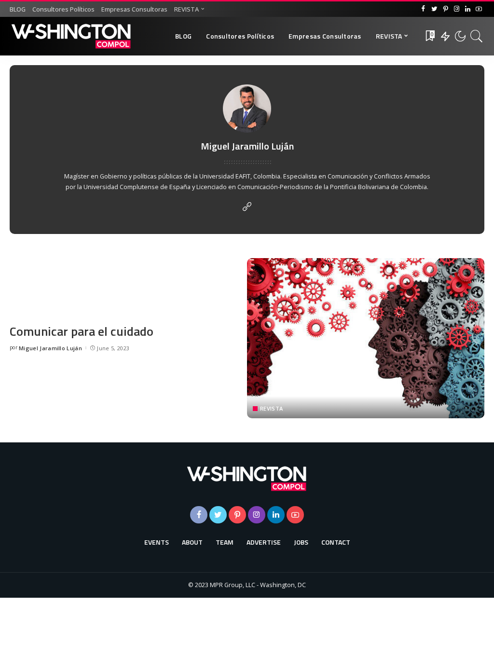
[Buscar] (476, 36)
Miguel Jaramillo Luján (50, 348)
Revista (271, 408)
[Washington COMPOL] (71, 36)
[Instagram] (456, 9)
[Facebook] (423, 9)
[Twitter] (434, 9)
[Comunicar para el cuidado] (365, 338)
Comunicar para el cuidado (81, 331)
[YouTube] (478, 9)
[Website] (247, 207)
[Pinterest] (445, 9)
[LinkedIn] (467, 9)
